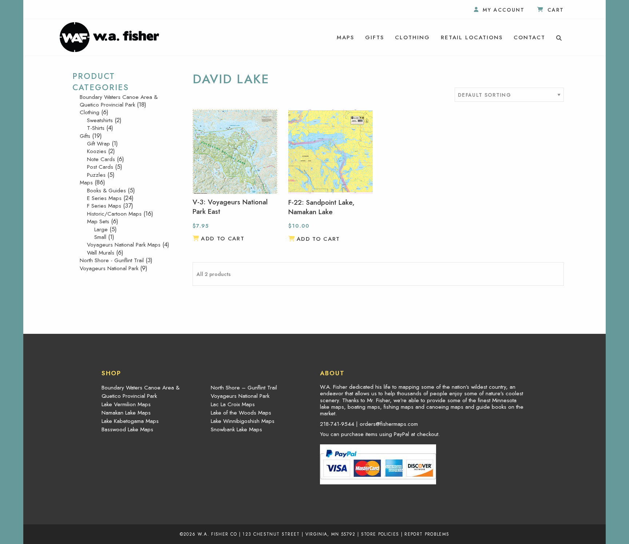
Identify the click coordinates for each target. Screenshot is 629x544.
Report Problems (426, 534)
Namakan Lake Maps (126, 413)
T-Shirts (95, 128)
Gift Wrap (98, 144)
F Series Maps (104, 206)
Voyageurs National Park (109, 268)
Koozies (96, 151)
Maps (345, 37)
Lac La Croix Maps (233, 404)
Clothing (412, 37)
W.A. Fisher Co (217, 534)
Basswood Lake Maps (127, 429)
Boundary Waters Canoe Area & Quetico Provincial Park (119, 101)
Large (101, 229)
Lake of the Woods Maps (241, 413)
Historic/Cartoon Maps (114, 214)
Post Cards (100, 167)
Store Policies (380, 534)
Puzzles (96, 175)
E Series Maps (104, 198)
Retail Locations (472, 37)
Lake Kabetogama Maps (130, 421)
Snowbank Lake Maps (236, 429)
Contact (529, 37)
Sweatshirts (100, 120)
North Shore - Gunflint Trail (112, 260)
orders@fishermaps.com (389, 424)
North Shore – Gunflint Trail (244, 388)
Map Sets (98, 221)
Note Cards (101, 159)
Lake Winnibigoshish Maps (242, 421)
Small (100, 237)
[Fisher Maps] (109, 36)
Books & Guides (106, 191)
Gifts (374, 37)
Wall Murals (100, 253)
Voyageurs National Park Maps (124, 245)
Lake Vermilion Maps (126, 404)
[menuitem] (345, 37)
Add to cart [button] (222, 238)
